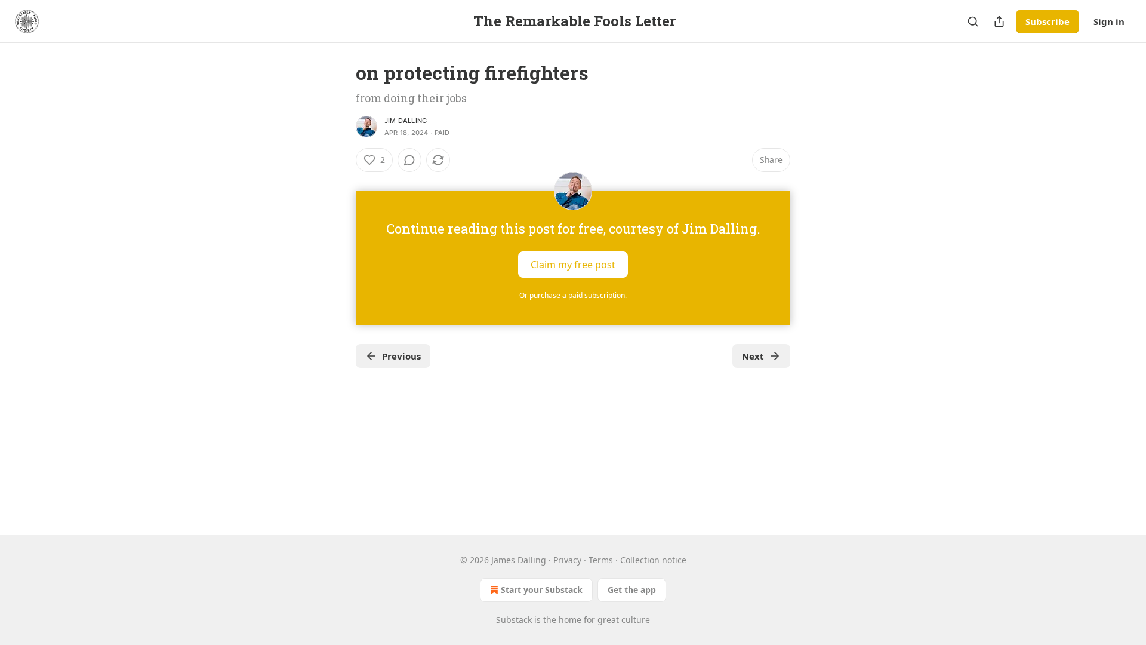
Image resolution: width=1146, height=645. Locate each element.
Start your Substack (542, 589)
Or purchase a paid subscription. (573, 295)
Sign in (1109, 21)
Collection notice (653, 560)
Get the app (632, 589)
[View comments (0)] (409, 160)
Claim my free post (573, 264)
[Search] (973, 21)
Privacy (567, 560)
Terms (601, 560)
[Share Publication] (999, 21)
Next (753, 356)
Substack (514, 619)
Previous (401, 356)
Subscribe (1047, 21)
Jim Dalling (405, 120)
